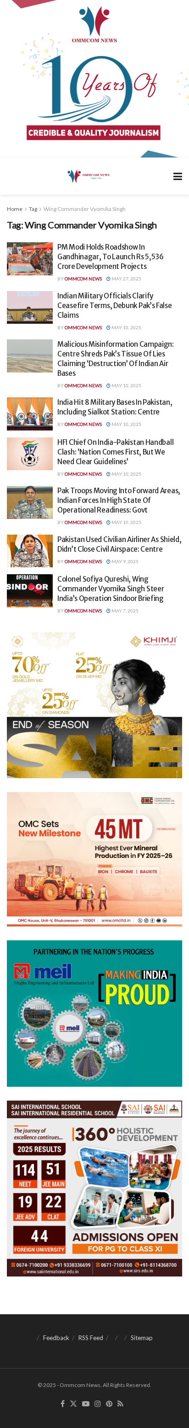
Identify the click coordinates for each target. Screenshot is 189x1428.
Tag (33, 208)
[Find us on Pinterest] (109, 1404)
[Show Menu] (177, 176)
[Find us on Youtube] (85, 1404)
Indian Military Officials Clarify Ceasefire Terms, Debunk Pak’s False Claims (114, 305)
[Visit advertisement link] (94, 78)
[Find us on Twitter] (73, 1404)
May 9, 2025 (125, 561)
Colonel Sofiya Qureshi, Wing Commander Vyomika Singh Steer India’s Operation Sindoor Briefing (110, 589)
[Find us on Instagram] (97, 1404)
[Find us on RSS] (120, 1404)
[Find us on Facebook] (63, 1404)
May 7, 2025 (125, 610)
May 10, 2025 (126, 327)
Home (14, 208)
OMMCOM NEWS (83, 278)
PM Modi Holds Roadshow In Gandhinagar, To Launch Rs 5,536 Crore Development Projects (110, 257)
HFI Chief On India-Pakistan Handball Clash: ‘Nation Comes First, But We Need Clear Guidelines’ (115, 452)
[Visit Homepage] (88, 176)
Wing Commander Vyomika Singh (85, 208)
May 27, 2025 (126, 278)
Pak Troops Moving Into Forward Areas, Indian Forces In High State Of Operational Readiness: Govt (118, 500)
